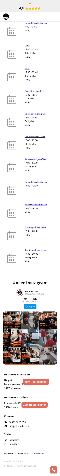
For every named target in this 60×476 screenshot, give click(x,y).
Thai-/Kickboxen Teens (35, 136)
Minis (27, 45)
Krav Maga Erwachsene (35, 227)
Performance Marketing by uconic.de (20, 466)
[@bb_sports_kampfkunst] (20, 292)
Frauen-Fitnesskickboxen (36, 23)
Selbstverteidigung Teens (36, 159)
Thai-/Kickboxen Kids (34, 91)
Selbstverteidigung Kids (35, 113)
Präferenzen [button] (39, 453)
